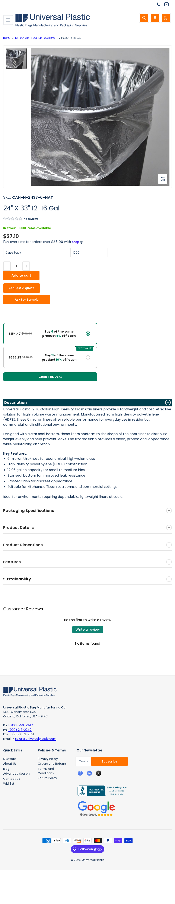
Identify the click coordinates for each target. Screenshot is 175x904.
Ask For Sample (27, 299)
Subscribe (109, 761)
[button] (13, 218)
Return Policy (47, 778)
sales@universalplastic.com (35, 739)
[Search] (144, 18)
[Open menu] (8, 20)
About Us (9, 763)
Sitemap (9, 759)
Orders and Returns (52, 763)
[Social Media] (100, 790)
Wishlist (8, 783)
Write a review (88, 629)
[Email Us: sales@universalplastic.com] (168, 4)
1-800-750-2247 (20, 725)
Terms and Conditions (46, 771)
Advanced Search (16, 773)
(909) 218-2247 (20, 730)
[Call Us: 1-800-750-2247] (160, 4)
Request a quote (22, 288)
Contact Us (11, 779)
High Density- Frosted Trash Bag (34, 38)
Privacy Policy (48, 759)
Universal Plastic (93, 860)
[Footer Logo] (30, 691)
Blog (6, 769)
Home (6, 38)
